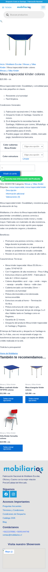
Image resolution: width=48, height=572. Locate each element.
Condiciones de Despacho (14, 514)
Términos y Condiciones (13, 510)
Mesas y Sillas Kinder (9, 71)
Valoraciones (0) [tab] (13, 197)
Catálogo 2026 (9, 518)
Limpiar (26, 159)
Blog (5, 522)
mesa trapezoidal (16, 187)
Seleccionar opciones (8, 400)
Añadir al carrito (10, 174)
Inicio (2, 64)
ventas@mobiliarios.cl (12, 535)
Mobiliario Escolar (14, 64)
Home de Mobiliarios (9, 353)
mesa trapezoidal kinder (35, 187)
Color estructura (10, 156)
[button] (43, 7)
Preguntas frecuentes (12, 506)
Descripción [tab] (11, 190)
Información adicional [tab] (15, 194)
